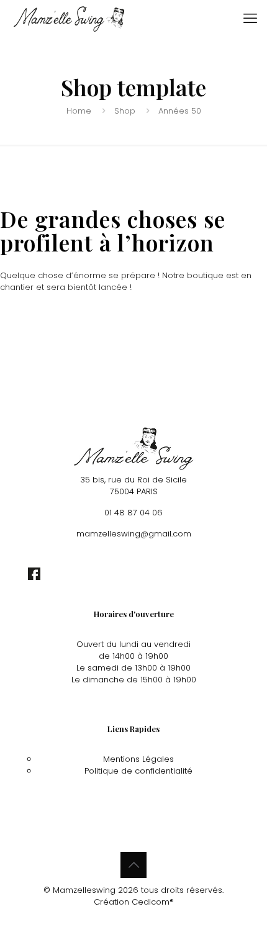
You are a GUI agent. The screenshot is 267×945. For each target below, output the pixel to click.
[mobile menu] (250, 18)
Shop (124, 111)
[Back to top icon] (133, 865)
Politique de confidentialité (138, 771)
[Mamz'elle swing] (69, 18)
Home (78, 111)
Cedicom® (153, 902)
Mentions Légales (138, 759)
